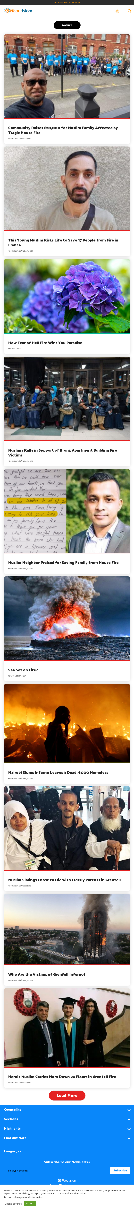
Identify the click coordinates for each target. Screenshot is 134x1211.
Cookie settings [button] (13, 1203)
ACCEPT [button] (30, 1203)
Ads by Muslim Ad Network (67, 2)
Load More (67, 1095)
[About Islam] (18, 11)
